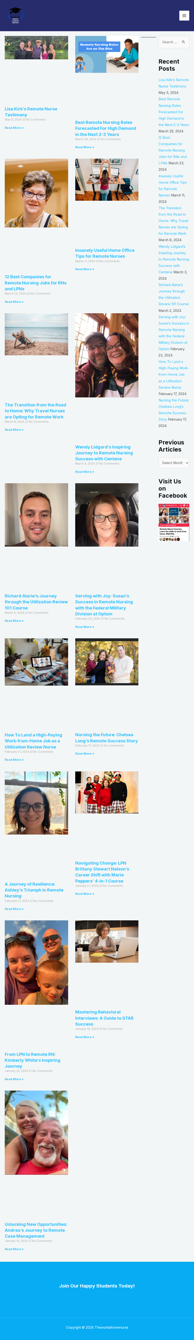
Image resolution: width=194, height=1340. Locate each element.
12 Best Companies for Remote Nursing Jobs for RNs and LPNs (35, 282)
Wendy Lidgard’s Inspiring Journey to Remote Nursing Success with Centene (104, 452)
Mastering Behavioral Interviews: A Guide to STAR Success (104, 1017)
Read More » (14, 128)
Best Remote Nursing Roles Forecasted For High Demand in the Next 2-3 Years (105, 128)
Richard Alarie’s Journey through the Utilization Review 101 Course (36, 601)
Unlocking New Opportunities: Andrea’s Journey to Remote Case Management (36, 1230)
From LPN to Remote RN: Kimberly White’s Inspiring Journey (32, 1060)
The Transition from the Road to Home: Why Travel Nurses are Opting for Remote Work (35, 410)
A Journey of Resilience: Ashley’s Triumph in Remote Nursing (34, 890)
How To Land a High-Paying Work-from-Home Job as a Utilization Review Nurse (33, 740)
